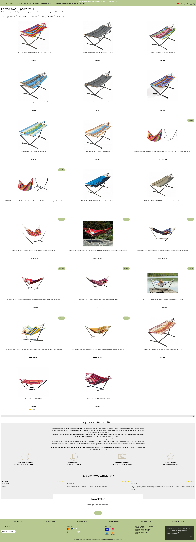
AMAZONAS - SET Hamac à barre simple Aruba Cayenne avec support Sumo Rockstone (33, 299)
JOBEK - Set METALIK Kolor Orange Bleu (98, 151)
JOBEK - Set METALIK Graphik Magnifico (163, 52)
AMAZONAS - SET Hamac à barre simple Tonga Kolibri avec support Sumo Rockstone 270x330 (33, 349)
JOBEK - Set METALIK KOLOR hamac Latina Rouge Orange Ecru (163, 349)
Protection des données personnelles (105, 539)
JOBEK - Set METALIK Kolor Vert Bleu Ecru (33, 151)
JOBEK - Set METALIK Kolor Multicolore (162, 102)
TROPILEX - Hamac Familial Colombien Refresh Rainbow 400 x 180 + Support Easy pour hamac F (162, 151)
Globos (50, 4)
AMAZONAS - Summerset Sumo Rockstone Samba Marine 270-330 (162, 299)
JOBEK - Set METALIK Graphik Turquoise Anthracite (33, 102)
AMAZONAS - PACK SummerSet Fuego (98, 398)
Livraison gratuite (50, 521)
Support (58, 4)
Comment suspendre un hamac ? (144, 526)
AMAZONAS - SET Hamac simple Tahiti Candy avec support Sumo (98, 299)
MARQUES (75, 4)
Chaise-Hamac (26, 4)
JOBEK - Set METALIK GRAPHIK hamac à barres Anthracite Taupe (162, 201)
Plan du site (119, 539)
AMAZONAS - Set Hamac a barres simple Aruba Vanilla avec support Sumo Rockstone (98, 349)
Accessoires (66, 4)
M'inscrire (98, 513)
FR (176, 4)
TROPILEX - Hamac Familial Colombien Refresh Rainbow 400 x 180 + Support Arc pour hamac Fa (33, 201)
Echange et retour (82, 521)
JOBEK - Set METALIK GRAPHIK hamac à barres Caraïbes (98, 201)
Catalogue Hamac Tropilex (142, 533)
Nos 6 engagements (114, 521)
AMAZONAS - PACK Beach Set (33, 398)
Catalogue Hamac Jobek (141, 532)
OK (191, 536)
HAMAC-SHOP (9, 4)
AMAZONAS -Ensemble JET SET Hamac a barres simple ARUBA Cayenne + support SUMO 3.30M (98, 250)
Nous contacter (7, 531)
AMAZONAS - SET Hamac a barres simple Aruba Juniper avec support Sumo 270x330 (162, 250)
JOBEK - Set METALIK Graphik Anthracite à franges (98, 52)
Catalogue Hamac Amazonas (142, 529)
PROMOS (82, 4)
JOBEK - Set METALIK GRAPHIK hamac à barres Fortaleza (33, 52)
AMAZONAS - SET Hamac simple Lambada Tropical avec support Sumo (33, 250)
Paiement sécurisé (146, 521)
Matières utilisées (139, 527)
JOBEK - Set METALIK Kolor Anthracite (97, 102)
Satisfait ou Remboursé (178, 521)
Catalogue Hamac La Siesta (142, 530)
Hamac (17, 4)
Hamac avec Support (39, 4)
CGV (93, 539)
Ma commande (18, 521)
